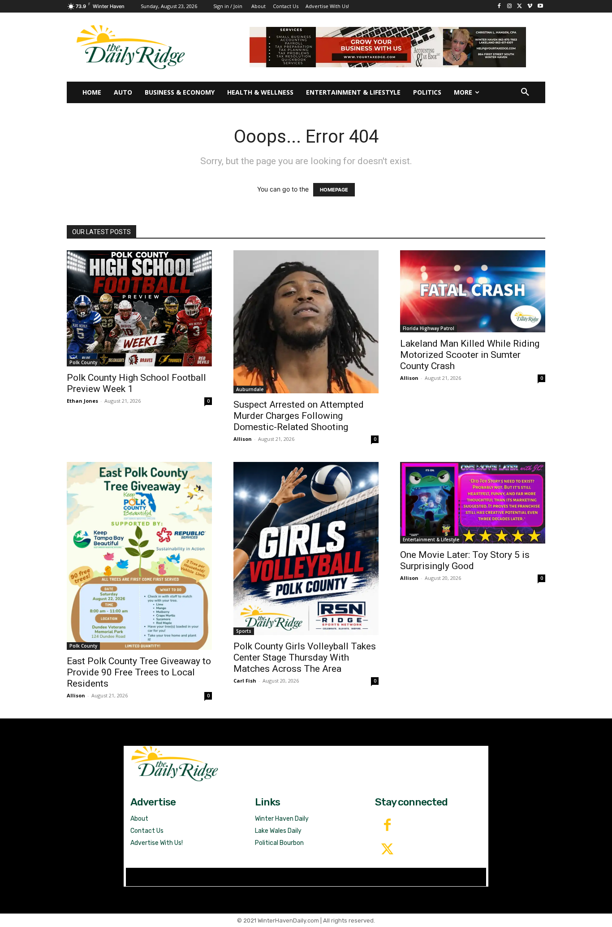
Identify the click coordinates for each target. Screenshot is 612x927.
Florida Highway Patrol (428, 328)
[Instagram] (509, 6)
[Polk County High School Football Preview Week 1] (139, 308)
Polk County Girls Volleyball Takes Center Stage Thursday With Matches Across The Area (304, 657)
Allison (242, 438)
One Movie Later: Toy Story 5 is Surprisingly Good (465, 560)
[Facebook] (499, 6)
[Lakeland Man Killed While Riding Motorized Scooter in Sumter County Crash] (472, 291)
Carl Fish (244, 680)
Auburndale (249, 389)
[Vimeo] (530, 6)
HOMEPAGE (334, 190)
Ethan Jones (82, 400)
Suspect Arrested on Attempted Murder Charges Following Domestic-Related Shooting (298, 415)
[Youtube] (540, 6)
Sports (243, 631)
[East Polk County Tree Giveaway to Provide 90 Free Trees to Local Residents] (139, 556)
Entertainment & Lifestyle (431, 539)
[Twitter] (387, 850)
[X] (520, 6)
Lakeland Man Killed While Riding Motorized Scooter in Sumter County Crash (469, 354)
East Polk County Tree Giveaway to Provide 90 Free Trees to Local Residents (139, 672)
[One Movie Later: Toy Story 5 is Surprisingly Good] (472, 503)
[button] (525, 92)
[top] (387, 47)
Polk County (83, 362)
